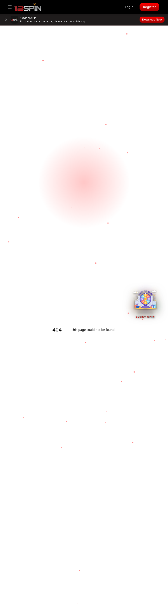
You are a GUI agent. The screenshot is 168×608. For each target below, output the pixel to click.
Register (149, 7)
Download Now (152, 19)
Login (129, 7)
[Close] (6, 19)
